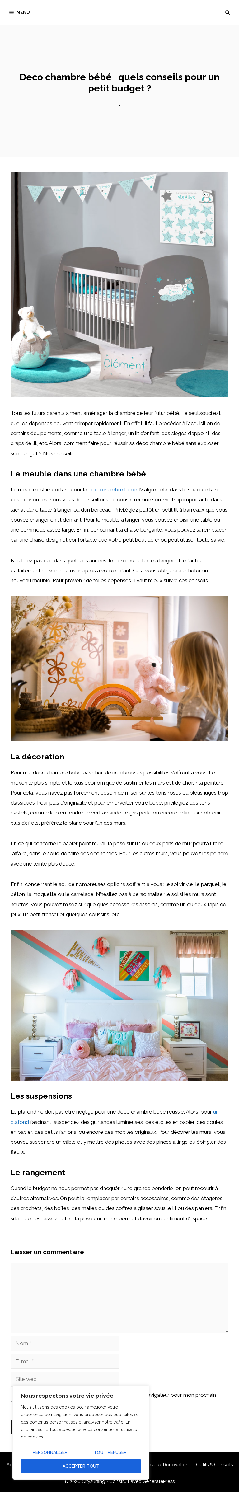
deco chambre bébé (112, 489)
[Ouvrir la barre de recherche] (227, 12)
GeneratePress (159, 1481)
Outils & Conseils (214, 1464)
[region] (80, 1433)
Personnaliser (50, 1452)
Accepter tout (81, 1466)
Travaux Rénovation (166, 1464)
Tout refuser (110, 1452)
